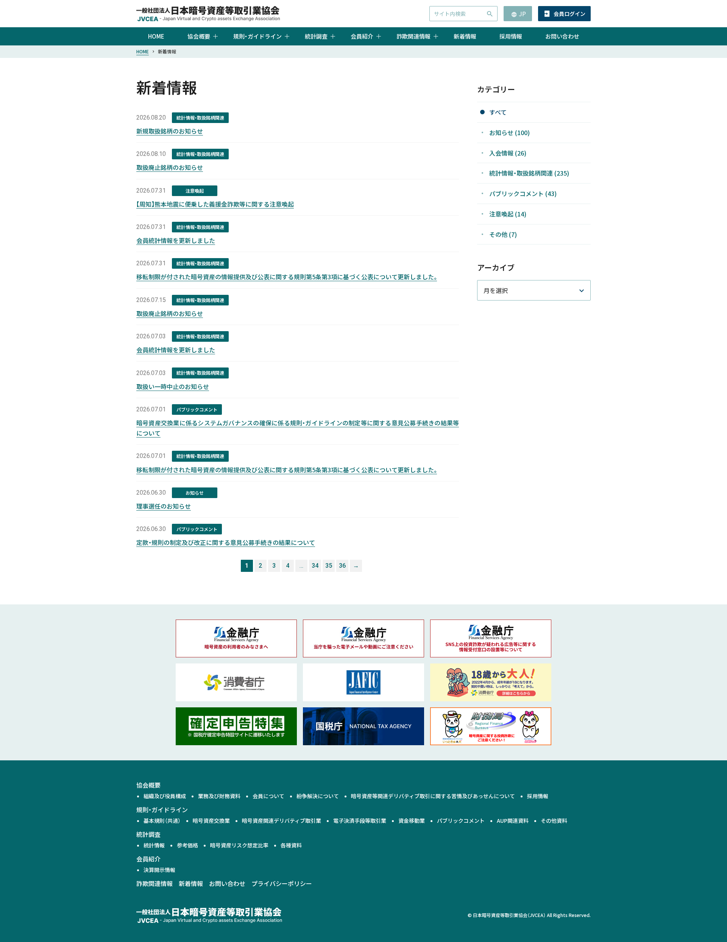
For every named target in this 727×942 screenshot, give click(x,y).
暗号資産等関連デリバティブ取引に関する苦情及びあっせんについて (433, 796)
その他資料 (554, 820)
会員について (268, 796)
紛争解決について (317, 796)
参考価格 (187, 845)
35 (328, 565)
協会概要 (148, 784)
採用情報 (510, 36)
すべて (498, 112)
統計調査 (148, 834)
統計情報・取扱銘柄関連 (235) (529, 173)
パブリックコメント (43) (523, 193)
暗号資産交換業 (211, 820)
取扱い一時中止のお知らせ (172, 386)
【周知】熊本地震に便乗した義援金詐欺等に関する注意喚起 (215, 204)
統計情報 (154, 845)
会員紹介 (148, 858)
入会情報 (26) (507, 152)
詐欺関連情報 (154, 883)
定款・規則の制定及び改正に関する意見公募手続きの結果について (225, 542)
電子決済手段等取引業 (359, 820)
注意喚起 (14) (507, 213)
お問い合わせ (562, 36)
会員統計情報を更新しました (175, 240)
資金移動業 (411, 820)
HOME (156, 36)
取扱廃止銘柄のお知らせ (169, 167)
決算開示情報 (159, 869)
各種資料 (291, 845)
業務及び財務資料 (219, 796)
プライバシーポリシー (281, 883)
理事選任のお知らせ (163, 506)
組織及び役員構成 (165, 796)
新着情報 (465, 36)
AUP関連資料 (513, 820)
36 (342, 565)
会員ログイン (569, 13)
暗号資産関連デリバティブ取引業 (281, 820)
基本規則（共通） (162, 820)
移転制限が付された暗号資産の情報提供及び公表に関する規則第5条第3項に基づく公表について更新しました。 (286, 276)
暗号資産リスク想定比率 (239, 845)
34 (315, 565)
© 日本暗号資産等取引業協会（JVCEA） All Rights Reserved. (529, 915)
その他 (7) (503, 234)
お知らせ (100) (509, 132)
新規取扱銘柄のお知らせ (169, 130)
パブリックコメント (461, 820)
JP (522, 13)
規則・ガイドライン (162, 809)
